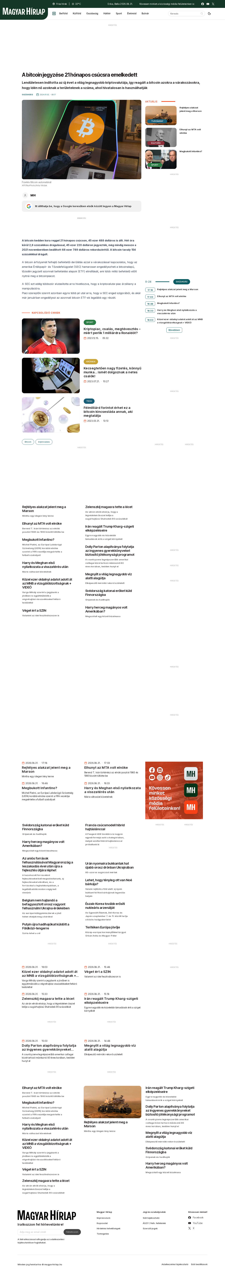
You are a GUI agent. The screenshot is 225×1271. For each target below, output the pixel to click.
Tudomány (157, 121)
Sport (119, 13)
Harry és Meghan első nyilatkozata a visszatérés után (177, 312)
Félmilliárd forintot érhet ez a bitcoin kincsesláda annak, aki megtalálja (108, 412)
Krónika (90, 361)
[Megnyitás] (54, 13)
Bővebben (174, 330)
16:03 (150, 320)
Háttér (107, 13)
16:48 (150, 303)
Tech (89, 401)
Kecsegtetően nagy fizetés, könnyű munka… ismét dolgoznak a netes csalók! (112, 372)
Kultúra (156, 143)
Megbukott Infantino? (191, 151)
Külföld (77, 13)
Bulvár (145, 13)
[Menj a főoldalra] (24, 11)
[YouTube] (208, 4)
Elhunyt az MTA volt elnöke (190, 131)
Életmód (131, 13)
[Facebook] (202, 4)
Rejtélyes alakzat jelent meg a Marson (191, 109)
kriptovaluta (44, 442)
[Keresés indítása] (201, 13)
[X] (213, 4)
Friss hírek (61, 3)
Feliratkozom (72, 1232)
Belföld (63, 13)
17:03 (150, 297)
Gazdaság (92, 13)
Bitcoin (28, 442)
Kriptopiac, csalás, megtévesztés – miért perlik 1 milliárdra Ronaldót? (112, 331)
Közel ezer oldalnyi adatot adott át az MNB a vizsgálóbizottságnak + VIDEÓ (180, 321)
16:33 (150, 310)
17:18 (150, 290)
